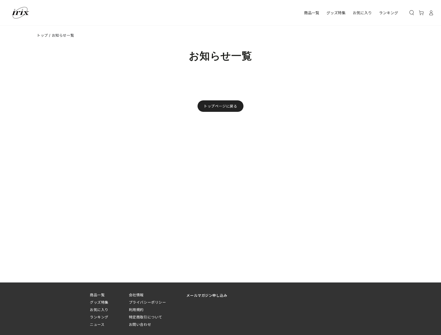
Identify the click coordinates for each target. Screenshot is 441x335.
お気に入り (99, 309)
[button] (411, 12)
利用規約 (136, 309)
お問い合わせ (140, 324)
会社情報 (136, 295)
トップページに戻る (220, 106)
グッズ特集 (99, 302)
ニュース (97, 324)
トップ (42, 35)
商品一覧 (97, 295)
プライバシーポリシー (147, 302)
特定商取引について (145, 317)
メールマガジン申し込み (206, 295)
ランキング (99, 317)
